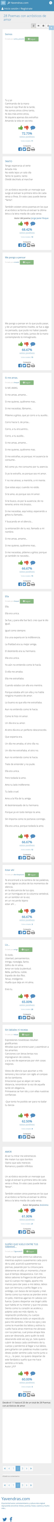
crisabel (16, 262)
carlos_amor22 (19, 39)
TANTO (8, 161)
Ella (7, 596)
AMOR (8, 1151)
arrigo (16, 949)
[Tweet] (25, 150)
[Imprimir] (33, 150)
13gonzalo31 (18, 1251)
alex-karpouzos (19, 875)
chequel (16, 382)
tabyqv (16, 1034)
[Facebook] (20, 150)
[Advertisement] (27, 70)
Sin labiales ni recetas (16, 1029)
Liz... (7, 944)
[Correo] (29, 150)
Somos (8, 34)
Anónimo (44, 1205)
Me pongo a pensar (15, 257)
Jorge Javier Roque (39, 218)
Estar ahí (9, 869)
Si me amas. (11, 377)
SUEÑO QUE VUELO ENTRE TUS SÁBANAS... (21, 1245)
